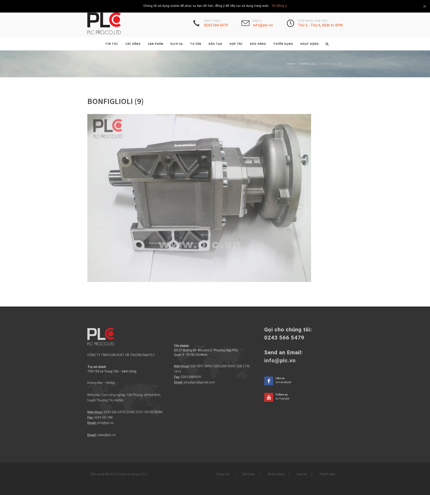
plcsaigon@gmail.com (199, 382)
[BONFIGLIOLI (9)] (199, 197)
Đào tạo (215, 44)
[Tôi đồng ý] (424, 6)
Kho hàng (258, 44)
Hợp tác (236, 44)
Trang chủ (223, 474)
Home (291, 63)
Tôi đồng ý (279, 5)
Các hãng (133, 44)
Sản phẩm (155, 44)
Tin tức (111, 44)
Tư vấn (195, 44)
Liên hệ (302, 474)
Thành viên (327, 474)
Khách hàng (276, 474)
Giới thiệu (248, 474)
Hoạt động (309, 44)
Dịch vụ (176, 44)
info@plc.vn (105, 423)
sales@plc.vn (106, 435)
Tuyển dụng (283, 44)
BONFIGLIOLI (308, 63)
